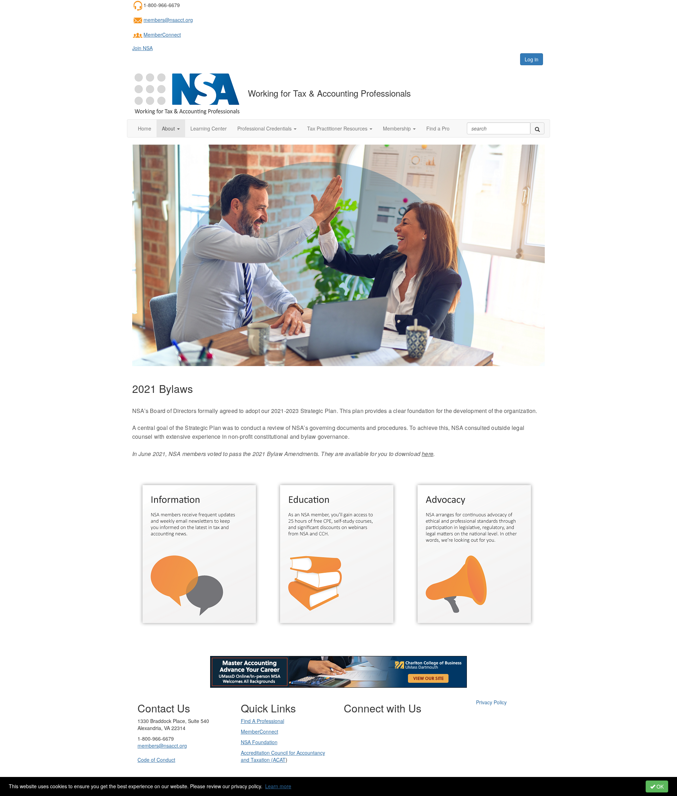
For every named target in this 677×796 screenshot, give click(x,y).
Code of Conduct (156, 759)
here (427, 454)
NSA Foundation (259, 742)
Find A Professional (262, 720)
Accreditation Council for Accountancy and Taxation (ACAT (283, 756)
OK (659, 786)
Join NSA (142, 47)
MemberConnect (162, 34)
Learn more (278, 786)
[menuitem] (491, 702)
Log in (531, 59)
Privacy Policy (491, 702)
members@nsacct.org (168, 19)
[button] (171, 128)
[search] (537, 128)
